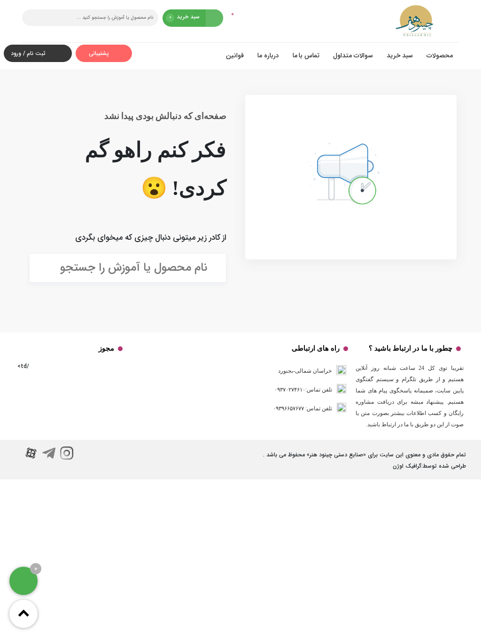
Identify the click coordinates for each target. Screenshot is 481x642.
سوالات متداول (353, 55)
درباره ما (268, 55)
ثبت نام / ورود (28, 53)
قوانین (235, 55)
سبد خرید (400, 55)
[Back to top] (23, 614)
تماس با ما (306, 55)
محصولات (440, 55)
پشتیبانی (100, 53)
